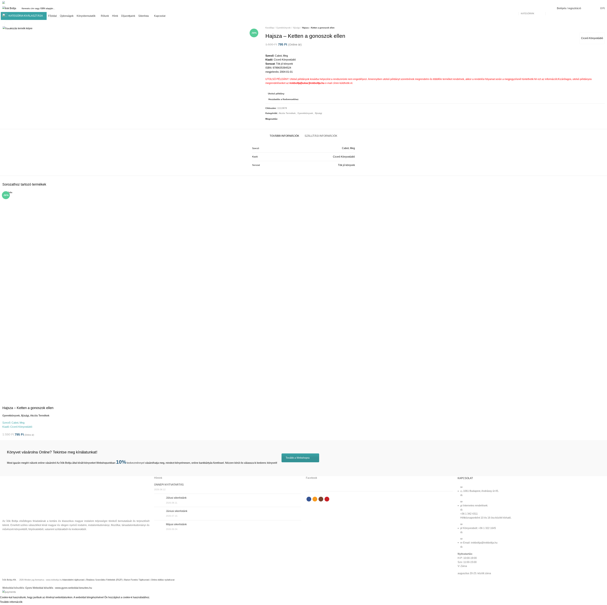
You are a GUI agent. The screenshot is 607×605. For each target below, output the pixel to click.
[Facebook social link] (592, 2)
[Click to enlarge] (9, 24)
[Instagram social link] (599, 2)
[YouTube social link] (603, 2)
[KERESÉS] (550, 8)
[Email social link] (595, 2)
